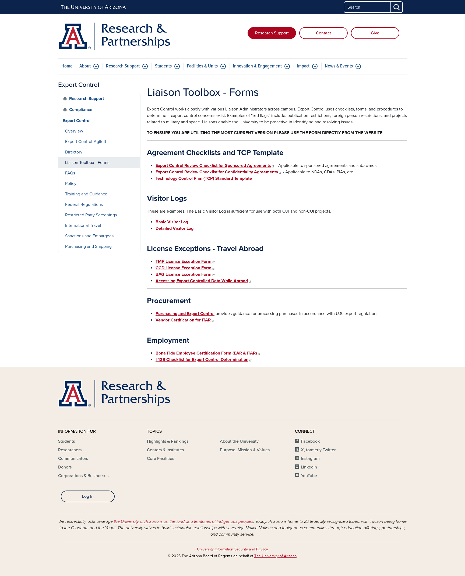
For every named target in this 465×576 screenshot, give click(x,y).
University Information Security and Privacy (232, 549)
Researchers (70, 450)
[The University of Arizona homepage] (93, 7)
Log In (88, 496)
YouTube (309, 475)
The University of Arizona (275, 556)
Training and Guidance (86, 194)
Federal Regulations (84, 204)
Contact (323, 33)
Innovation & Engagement (257, 66)
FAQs (70, 173)
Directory (73, 152)
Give (375, 33)
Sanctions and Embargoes (89, 236)
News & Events (339, 66)
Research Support (272, 33)
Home (67, 66)
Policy (70, 183)
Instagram (310, 458)
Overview (74, 131)
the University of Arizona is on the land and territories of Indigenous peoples (183, 521)
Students (163, 66)
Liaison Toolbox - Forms (87, 162)
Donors (65, 467)
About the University (239, 441)
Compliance (80, 109)
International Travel (83, 225)
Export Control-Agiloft (85, 141)
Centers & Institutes (165, 450)
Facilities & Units (202, 66)
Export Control (76, 120)
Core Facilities (160, 458)
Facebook (310, 441)
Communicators (73, 458)
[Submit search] (397, 7)
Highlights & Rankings (167, 441)
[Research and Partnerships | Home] (114, 36)
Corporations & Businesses (83, 475)
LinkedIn (309, 467)
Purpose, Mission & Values (245, 450)
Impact (303, 66)
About (85, 66)
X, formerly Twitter (318, 450)
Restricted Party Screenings (91, 215)
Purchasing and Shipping (88, 246)
